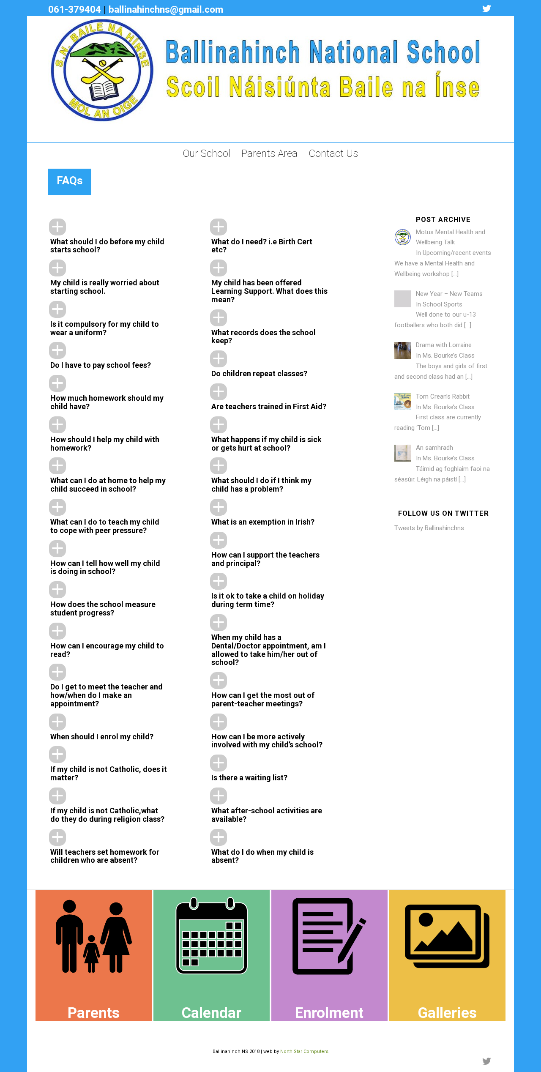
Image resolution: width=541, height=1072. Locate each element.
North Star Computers (304, 1051)
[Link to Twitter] (486, 9)
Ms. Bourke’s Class (449, 355)
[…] (455, 274)
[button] (119, 237)
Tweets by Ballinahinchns (429, 528)
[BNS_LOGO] (264, 79)
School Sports (442, 304)
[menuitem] (207, 153)
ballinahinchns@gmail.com (166, 9)
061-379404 (74, 9)
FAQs (70, 180)
